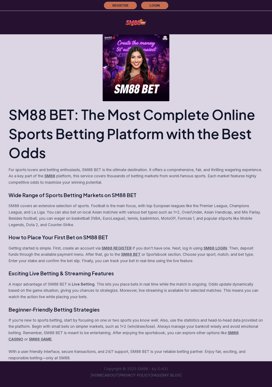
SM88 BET (130, 254)
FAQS (157, 375)
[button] (120, 5)
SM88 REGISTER (117, 248)
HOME (97, 375)
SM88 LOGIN (215, 248)
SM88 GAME (40, 339)
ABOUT (111, 375)
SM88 (49, 176)
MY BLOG (171, 375)
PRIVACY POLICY (135, 375)
